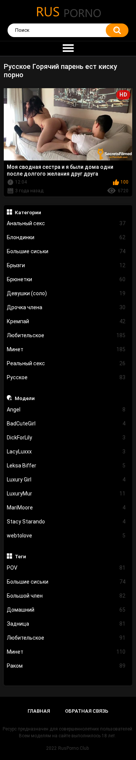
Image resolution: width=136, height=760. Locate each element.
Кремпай (66, 321)
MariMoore (66, 508)
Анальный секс (66, 223)
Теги (20, 556)
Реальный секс (66, 363)
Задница (66, 624)
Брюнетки (66, 279)
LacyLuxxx (66, 452)
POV (66, 568)
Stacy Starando (66, 522)
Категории (28, 212)
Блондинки (66, 237)
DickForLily (66, 438)
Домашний (66, 610)
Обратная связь (86, 711)
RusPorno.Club (73, 748)
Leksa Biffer (66, 466)
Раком (66, 666)
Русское (66, 377)
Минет (66, 349)
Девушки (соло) (66, 293)
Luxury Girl (66, 480)
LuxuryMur (66, 494)
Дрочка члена (66, 307)
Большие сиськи (66, 251)
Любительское (66, 335)
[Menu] (68, 48)
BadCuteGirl (66, 423)
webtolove (66, 536)
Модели (25, 398)
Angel (66, 409)
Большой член (66, 596)
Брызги (66, 265)
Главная (39, 711)
